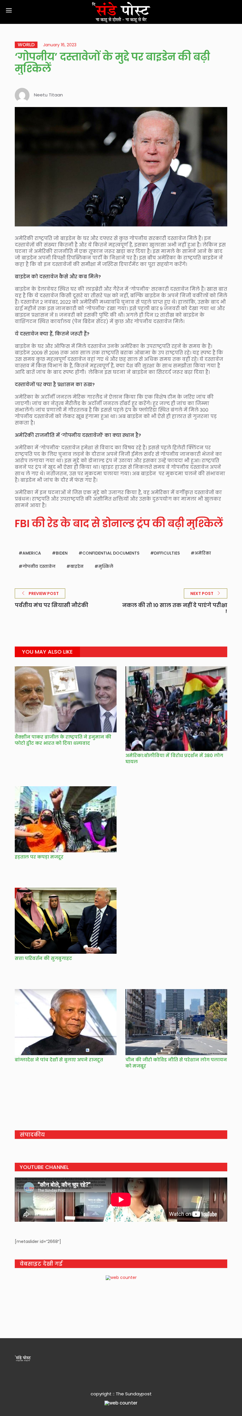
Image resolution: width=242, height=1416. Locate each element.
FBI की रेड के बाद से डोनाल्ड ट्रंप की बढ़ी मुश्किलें (119, 523)
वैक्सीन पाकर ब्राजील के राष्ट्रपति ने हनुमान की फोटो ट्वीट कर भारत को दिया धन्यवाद (63, 740)
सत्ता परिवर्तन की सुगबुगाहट (43, 958)
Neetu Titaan (48, 95)
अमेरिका (202, 553)
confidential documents (110, 553)
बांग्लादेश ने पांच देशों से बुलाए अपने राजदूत (59, 1060)
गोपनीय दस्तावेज (38, 566)
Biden (62, 553)
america (31, 553)
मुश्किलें (105, 566)
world (26, 45)
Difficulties (167, 553)
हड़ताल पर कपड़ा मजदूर (39, 857)
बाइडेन (77, 566)
